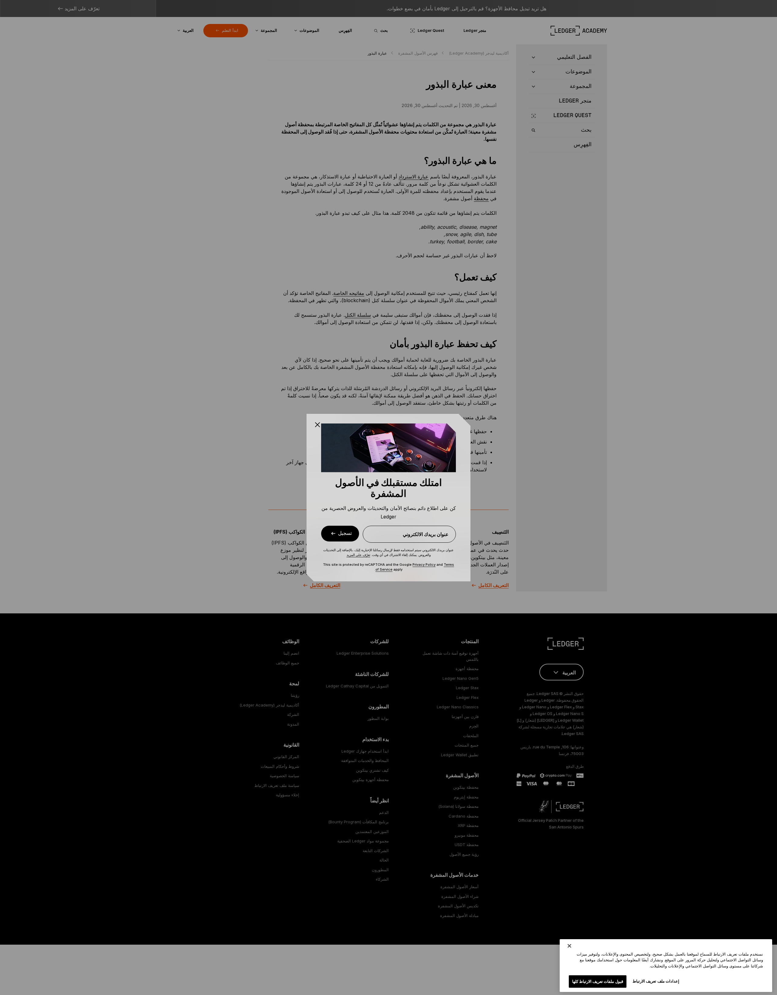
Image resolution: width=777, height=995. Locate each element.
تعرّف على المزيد (358, 555)
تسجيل (345, 533)
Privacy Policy (424, 564)
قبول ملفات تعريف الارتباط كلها (597, 981)
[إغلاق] (569, 946)
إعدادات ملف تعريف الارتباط (656, 980)
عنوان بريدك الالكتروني (426, 534)
